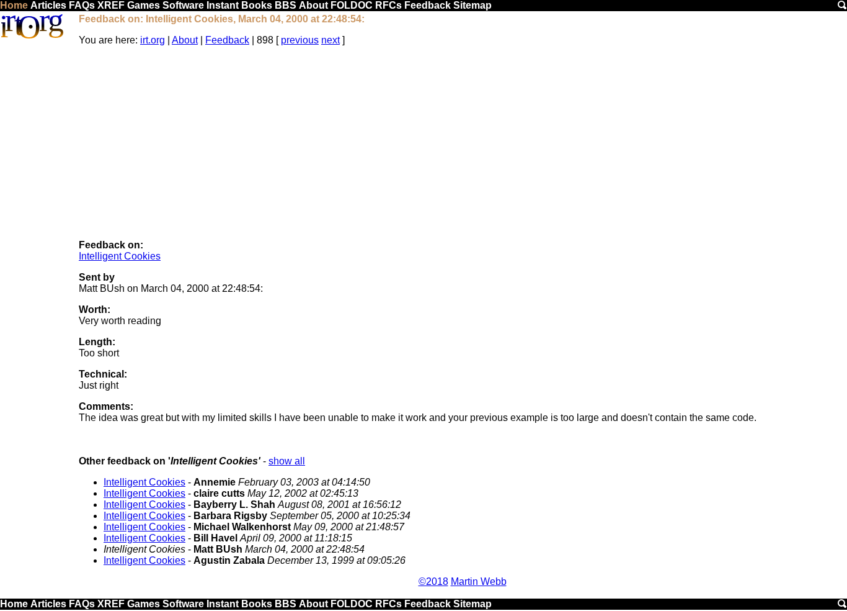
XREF (111, 5)
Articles (48, 5)
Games (143, 5)
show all (286, 461)
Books (256, 5)
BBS (285, 5)
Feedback (427, 5)
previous (300, 40)
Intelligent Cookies (120, 256)
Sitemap (472, 5)
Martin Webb (479, 581)
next (330, 40)
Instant (222, 5)
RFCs (388, 5)
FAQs (82, 5)
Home (14, 5)
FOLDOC (351, 5)
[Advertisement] (463, 143)
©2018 (433, 581)
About (313, 5)
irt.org (152, 40)
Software (183, 5)
